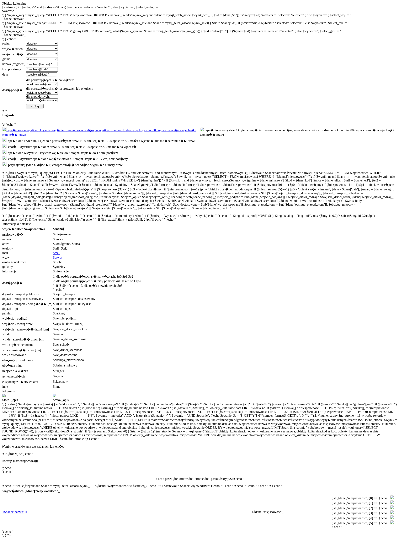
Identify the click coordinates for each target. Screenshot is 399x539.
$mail (56, 253)
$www (57, 257)
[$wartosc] (199, 11)
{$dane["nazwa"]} (14, 512)
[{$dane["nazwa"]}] (199, 19)
